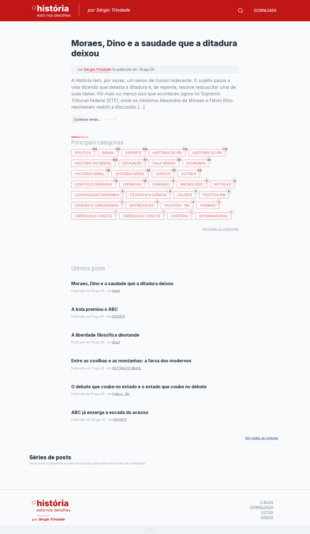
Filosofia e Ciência (150, 194)
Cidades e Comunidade (98, 205)
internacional (215, 215)
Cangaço (162, 183)
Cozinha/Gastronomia (99, 194)
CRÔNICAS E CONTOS (95, 215)
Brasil (110, 152)
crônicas (134, 183)
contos (165, 173)
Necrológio (194, 183)
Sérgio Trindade (97, 69)
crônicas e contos (143, 215)
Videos (266, 517)
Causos (186, 194)
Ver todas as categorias (220, 229)
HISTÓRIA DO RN (168, 152)
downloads (265, 10)
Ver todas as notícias (261, 438)
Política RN (216, 194)
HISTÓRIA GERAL (131, 173)
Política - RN (179, 205)
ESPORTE (135, 152)
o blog (266, 502)
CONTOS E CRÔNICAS (95, 183)
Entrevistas (143, 205)
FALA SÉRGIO (166, 162)
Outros (190, 173)
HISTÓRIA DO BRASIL (95, 162)
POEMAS (209, 205)
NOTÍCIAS (224, 183)
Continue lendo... (87, 119)
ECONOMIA (197, 162)
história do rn (209, 152)
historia (181, 215)
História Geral (91, 173)
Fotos (267, 512)
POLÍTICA (85, 152)
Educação (134, 162)
